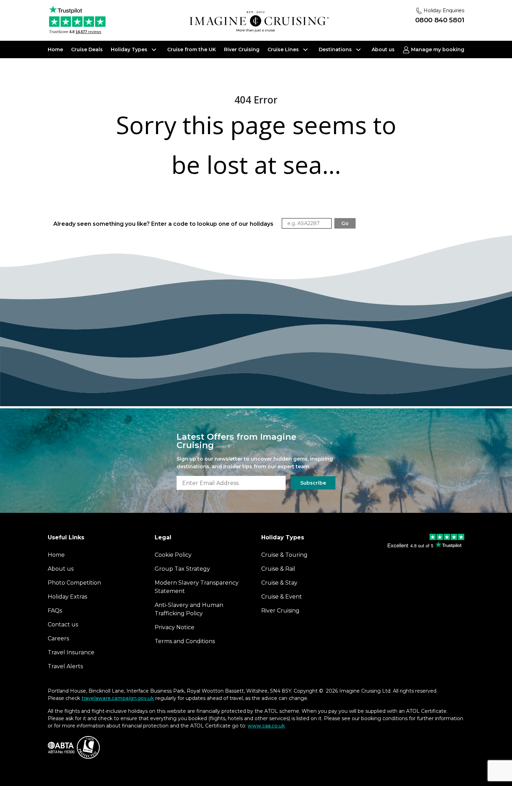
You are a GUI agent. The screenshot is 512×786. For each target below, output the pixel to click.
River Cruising (241, 49)
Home (55, 49)
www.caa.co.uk (266, 726)
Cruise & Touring (284, 555)
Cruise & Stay (279, 582)
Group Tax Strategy (182, 568)
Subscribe (313, 483)
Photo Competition (74, 582)
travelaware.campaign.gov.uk (118, 698)
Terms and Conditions (185, 641)
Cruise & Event (281, 596)
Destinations (336, 49)
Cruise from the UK (191, 49)
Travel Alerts (65, 666)
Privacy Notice (174, 627)
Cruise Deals (87, 49)
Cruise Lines (283, 49)
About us (383, 49)
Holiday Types (130, 49)
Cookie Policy (173, 555)
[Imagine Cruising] (259, 21)
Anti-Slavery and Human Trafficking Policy (189, 609)
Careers (58, 638)
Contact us (63, 624)
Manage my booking (437, 49)
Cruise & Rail (278, 568)
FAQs (55, 610)
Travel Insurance (71, 652)
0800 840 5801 (439, 20)
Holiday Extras (67, 596)
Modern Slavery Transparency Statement (197, 586)
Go (345, 223)
